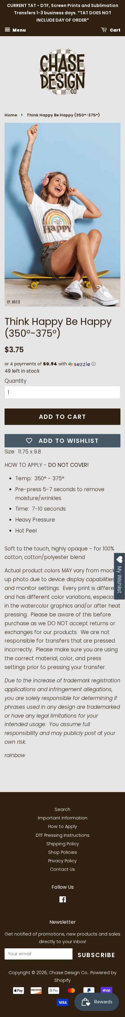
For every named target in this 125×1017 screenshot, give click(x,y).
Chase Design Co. (68, 973)
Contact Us (62, 869)
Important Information (62, 818)
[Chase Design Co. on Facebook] (62, 901)
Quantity (15, 380)
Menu (19, 30)
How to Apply (62, 826)
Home (11, 115)
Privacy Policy (62, 861)
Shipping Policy (62, 844)
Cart (114, 30)
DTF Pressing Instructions (63, 835)
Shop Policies (62, 852)
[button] (62, 364)
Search (62, 809)
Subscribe (96, 955)
